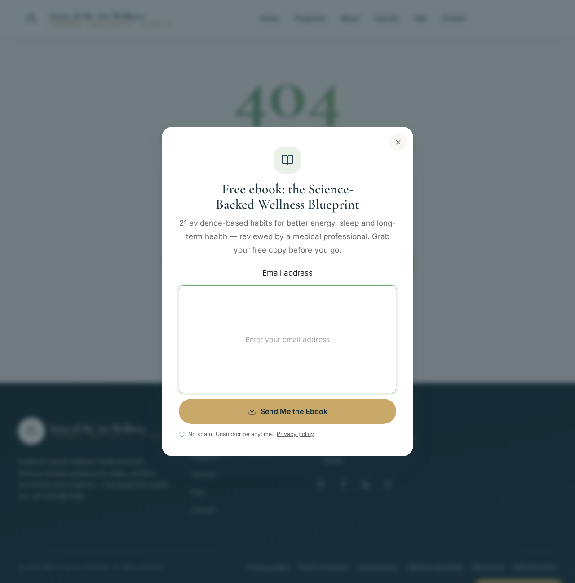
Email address (287, 272)
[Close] (398, 142)
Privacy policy (295, 434)
